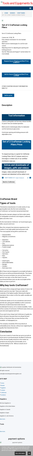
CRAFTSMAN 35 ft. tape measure (14, 178)
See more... (3, 419)
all (27, 178)
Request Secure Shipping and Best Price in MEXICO (16, 61)
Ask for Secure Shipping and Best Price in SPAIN (16, 75)
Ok (29, 453)
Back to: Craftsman (9, 182)
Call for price (8, 95)
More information (20, 453)
